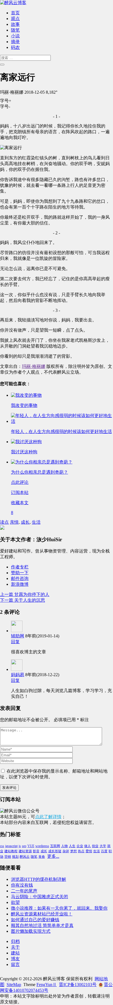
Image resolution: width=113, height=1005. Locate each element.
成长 (25, 522)
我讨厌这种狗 (24, 451)
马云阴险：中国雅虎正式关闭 (39, 896)
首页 (15, 12)
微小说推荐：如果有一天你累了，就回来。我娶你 (59, 908)
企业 (80, 846)
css (2, 846)
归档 (15, 941)
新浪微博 (20, 584)
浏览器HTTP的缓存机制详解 (38, 879)
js (20, 846)
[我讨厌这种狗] (26, 441)
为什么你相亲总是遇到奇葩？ (39, 472)
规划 (15, 857)
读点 (4, 522)
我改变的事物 (24, 405)
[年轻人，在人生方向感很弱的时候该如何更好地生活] (62, 421)
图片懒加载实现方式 (30, 931)
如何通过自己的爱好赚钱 (35, 919)
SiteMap (14, 984)
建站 (15, 953)
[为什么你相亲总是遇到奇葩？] (41, 462)
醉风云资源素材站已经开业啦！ (41, 914)
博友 (15, 958)
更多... (53, 856)
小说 (15, 36)
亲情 (14, 522)
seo (24, 846)
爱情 (89, 851)
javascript (11, 846)
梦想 (73, 851)
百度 (104, 851)
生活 (36, 522)
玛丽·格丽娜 (33, 366)
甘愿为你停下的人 (24, 594)
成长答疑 (54, 851)
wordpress (42, 846)
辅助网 (17, 636)
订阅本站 (20, 492)
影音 (36, 851)
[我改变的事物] (26, 395)
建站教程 (11, 851)
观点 (15, 18)
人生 (72, 846)
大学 (103, 846)
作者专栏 (20, 567)
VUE (30, 846)
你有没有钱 (22, 885)
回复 (15, 641)
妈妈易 (17, 674)
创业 (95, 846)
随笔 (15, 30)
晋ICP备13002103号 (78, 984)
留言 (15, 964)
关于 (15, 947)
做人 (87, 846)
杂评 (66, 851)
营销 (7, 857)
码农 (15, 47)
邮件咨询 (20, 578)
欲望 (15, 902)
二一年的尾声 (24, 891)
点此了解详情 (48, 816)
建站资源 (25, 851)
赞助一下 (20, 572)
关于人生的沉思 (22, 600)
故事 (15, 24)
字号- (5, 106)
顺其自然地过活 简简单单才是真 (42, 925)
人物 (64, 846)
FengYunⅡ (46, 984)
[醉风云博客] (13, 2)
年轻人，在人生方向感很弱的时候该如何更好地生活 (61, 431)
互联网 (55, 846)
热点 (81, 851)
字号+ (5, 100)
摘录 (15, 41)
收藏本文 (20, 502)
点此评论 (20, 482)
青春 (41, 857)
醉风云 (25, 857)
